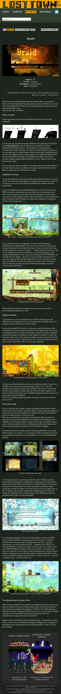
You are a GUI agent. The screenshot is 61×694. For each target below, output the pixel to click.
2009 (32, 29)
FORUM (17, 11)
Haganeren (49, 29)
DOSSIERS (46, 11)
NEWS (5, 11)
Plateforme (22, 29)
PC (4, 29)
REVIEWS (30, 11)
